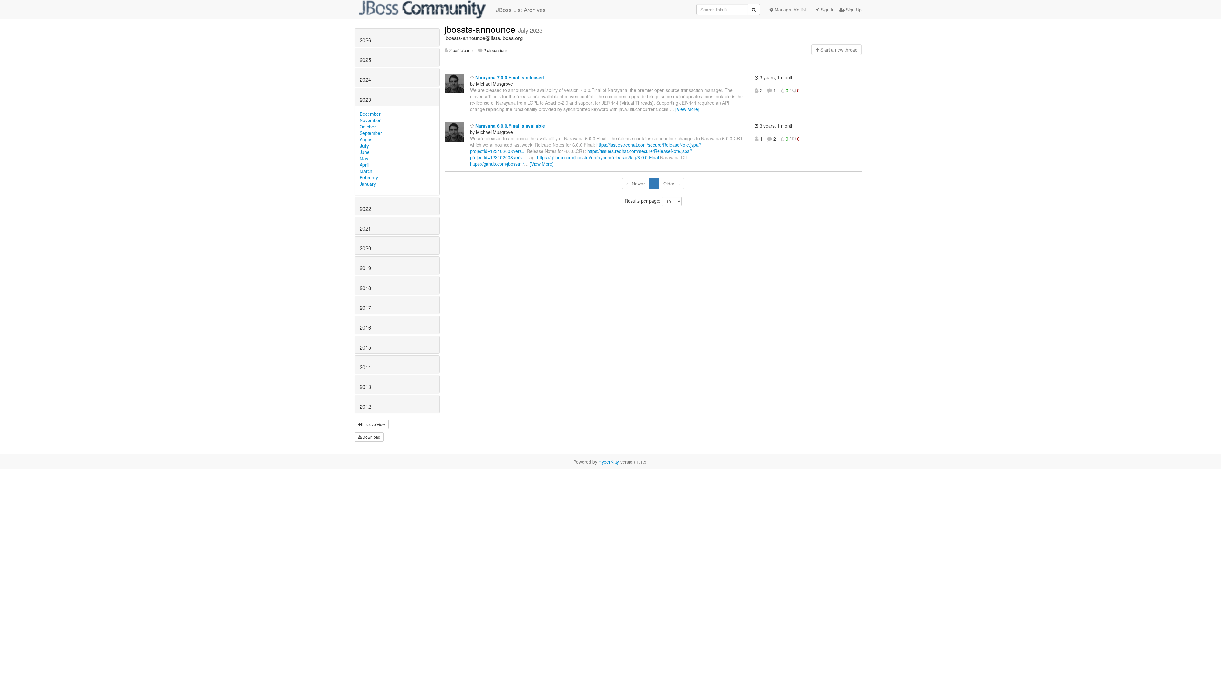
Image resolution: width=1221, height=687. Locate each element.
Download (371, 437)
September (371, 133)
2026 (365, 40)
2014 (365, 367)
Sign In (827, 9)
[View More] (687, 109)
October (368, 126)
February (369, 177)
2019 (365, 268)
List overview (373, 424)
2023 (365, 99)
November (370, 120)
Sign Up (853, 9)
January (368, 184)
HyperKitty (608, 462)
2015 (365, 347)
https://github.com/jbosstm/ (497, 164)
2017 (365, 307)
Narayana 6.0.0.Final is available (509, 125)
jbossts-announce (481, 29)
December (370, 114)
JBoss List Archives (521, 9)
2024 (365, 79)
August (367, 139)
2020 (365, 248)
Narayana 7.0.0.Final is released (509, 77)
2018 (365, 288)
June (364, 152)
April (364, 165)
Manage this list (789, 9)
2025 (365, 60)
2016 (365, 327)
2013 (365, 387)
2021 (365, 228)
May (364, 158)
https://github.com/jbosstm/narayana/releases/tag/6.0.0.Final (598, 157)
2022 (365, 208)
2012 (365, 406)
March (366, 171)
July (364, 145)
